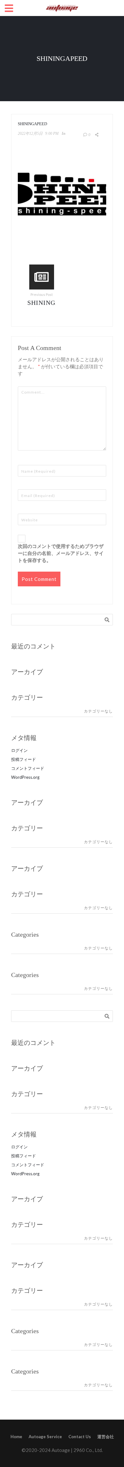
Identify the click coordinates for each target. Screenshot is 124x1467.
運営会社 (105, 1436)
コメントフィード (27, 768)
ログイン (19, 750)
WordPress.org (25, 777)
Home (16, 1436)
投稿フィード (23, 759)
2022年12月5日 (30, 133)
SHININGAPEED (52, 302)
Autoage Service (45, 1436)
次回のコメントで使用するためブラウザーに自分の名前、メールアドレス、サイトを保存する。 (61, 553)
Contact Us (79, 1436)
